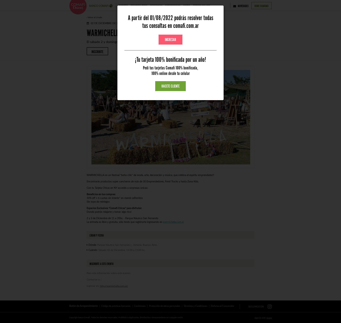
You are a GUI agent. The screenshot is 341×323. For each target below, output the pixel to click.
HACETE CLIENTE (170, 86)
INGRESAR (170, 39)
